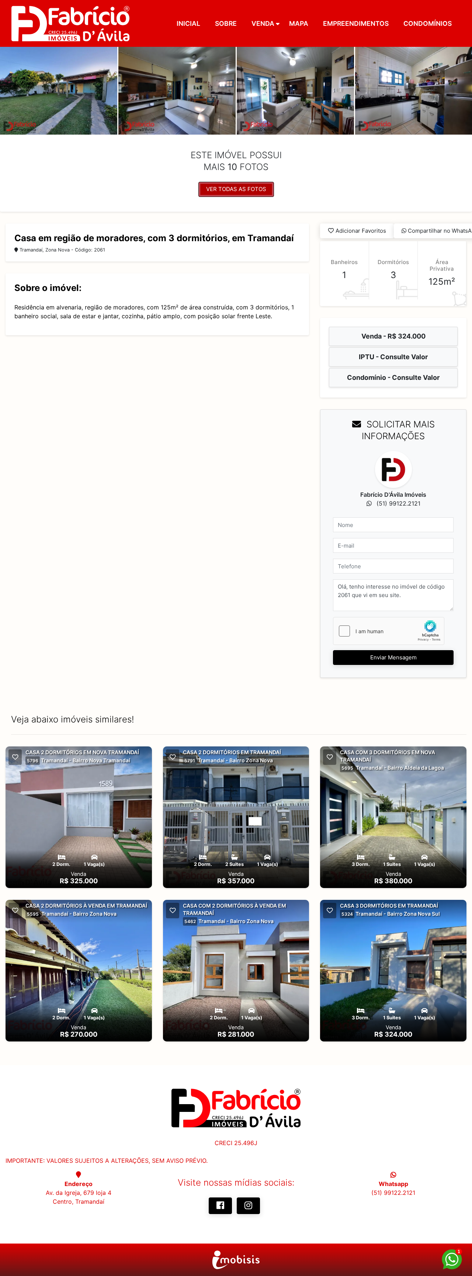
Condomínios (427, 23)
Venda (262, 23)
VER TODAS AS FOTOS (236, 189)
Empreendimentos (356, 23)
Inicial (188, 23)
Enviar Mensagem (393, 657)
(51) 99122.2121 (393, 1192)
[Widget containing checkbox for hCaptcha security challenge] (388, 631)
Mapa (298, 23)
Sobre (226, 23)
